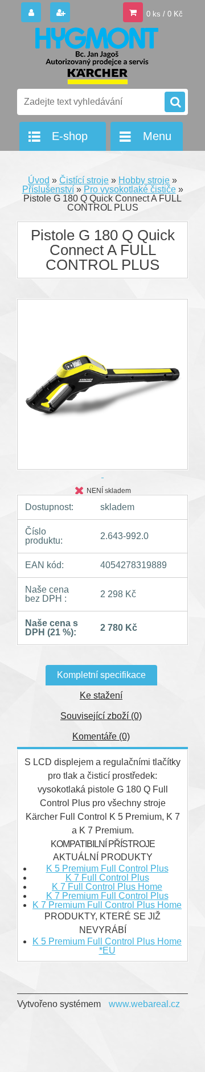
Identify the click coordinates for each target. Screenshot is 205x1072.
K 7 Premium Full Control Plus (107, 896)
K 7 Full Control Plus (107, 877)
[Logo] (95, 55)
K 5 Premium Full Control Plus (107, 868)
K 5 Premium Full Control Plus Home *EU (107, 946)
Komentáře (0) (101, 736)
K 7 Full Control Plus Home (107, 887)
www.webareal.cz (144, 1004)
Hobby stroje (144, 180)
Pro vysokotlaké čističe (130, 189)
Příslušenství (48, 189)
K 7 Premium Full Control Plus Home (107, 905)
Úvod (39, 180)
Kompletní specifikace (101, 675)
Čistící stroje (84, 180)
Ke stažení (101, 695)
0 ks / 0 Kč (164, 14)
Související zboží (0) (101, 716)
